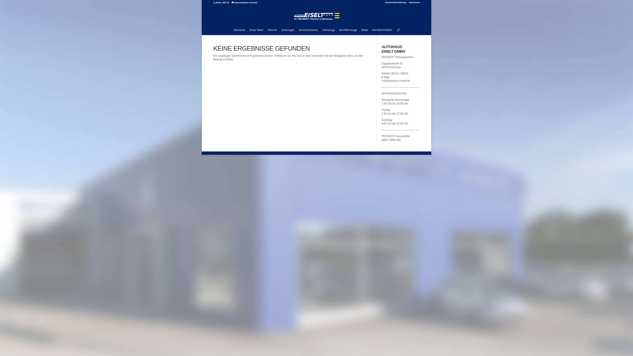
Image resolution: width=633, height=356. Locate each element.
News (364, 30)
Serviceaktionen (308, 30)
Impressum (414, 2)
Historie (272, 30)
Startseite (239, 30)
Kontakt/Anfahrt (382, 30)
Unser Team (256, 30)
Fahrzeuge (328, 30)
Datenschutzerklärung (395, 2)
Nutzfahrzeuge (348, 30)
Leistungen (288, 30)
